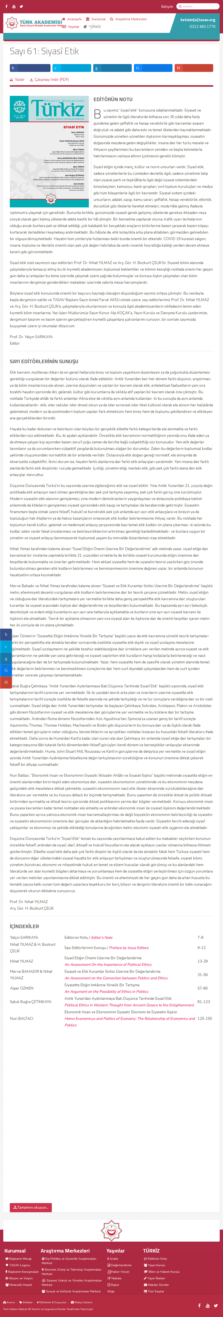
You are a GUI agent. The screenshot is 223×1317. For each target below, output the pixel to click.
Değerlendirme (121, 1265)
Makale (116, 1278)
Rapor (114, 1285)
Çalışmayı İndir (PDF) (52, 79)
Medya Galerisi (83, 1302)
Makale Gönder (158, 1285)
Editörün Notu (157, 1259)
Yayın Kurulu (156, 1265)
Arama (10, 1302)
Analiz (113, 1259)
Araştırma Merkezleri (130, 19)
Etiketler (27, 1302)
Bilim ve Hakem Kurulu (164, 1272)
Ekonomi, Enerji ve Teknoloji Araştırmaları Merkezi (71, 1272)
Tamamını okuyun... (32, 1207)
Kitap (111, 1291)
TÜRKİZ (94, 26)
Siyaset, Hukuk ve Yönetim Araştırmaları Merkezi (72, 1282)
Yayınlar (73, 26)
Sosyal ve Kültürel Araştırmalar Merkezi (73, 1291)
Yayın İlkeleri (156, 1278)
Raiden (61, 1309)
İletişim (167, 6)
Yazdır (20, 79)
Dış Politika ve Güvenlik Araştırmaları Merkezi (69, 1261)
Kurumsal (98, 19)
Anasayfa (73, 19)
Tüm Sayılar (155, 1291)
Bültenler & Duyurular (53, 1302)
